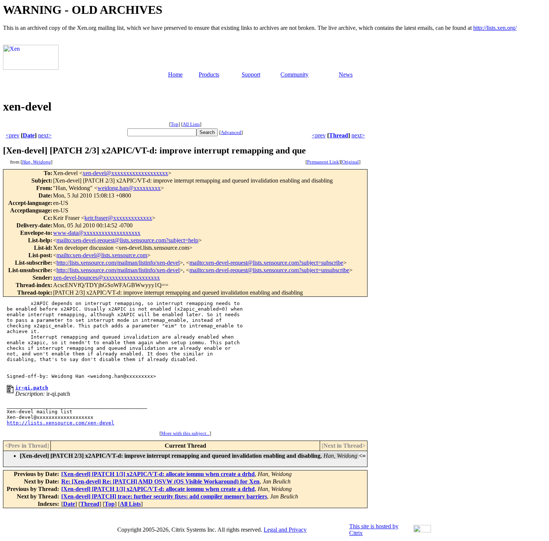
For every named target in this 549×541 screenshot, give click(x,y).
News (346, 74)
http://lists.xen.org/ (495, 28)
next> (45, 135)
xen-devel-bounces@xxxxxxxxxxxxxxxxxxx (106, 277)
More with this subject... (185, 433)
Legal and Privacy (285, 529)
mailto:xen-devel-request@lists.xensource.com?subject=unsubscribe (269, 270)
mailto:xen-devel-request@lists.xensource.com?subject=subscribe (266, 262)
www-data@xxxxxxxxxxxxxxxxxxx (96, 233)
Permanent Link (323, 162)
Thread (338, 135)
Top (175, 124)
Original (350, 162)
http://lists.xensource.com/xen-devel (60, 423)
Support (251, 74)
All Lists (191, 124)
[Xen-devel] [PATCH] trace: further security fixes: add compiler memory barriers (164, 496)
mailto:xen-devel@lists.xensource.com (101, 255)
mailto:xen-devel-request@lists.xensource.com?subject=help (127, 240)
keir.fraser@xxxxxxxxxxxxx (118, 218)
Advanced (231, 132)
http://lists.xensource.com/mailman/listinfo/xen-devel (118, 262)
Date (29, 135)
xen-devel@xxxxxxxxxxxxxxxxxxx (125, 173)
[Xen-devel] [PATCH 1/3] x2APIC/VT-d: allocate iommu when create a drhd (158, 474)
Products (209, 74)
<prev (12, 135)
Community (294, 74)
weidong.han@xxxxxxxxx (129, 188)
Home (175, 74)
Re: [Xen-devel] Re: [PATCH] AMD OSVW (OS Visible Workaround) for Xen (160, 481)
